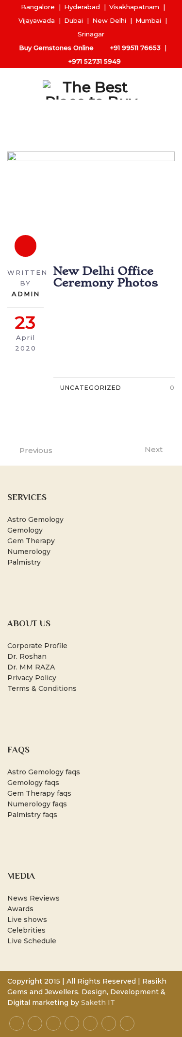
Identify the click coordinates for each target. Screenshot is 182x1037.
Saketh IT (98, 1002)
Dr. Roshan (27, 656)
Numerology (28, 551)
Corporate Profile (37, 645)
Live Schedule (31, 941)
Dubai (73, 20)
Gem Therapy (31, 540)
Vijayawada (36, 20)
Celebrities (26, 930)
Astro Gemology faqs (43, 772)
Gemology (25, 530)
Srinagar (91, 34)
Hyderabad (82, 7)
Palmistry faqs (32, 814)
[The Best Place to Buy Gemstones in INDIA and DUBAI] (91, 90)
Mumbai (148, 20)
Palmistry (24, 562)
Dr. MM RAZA (31, 667)
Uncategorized (90, 387)
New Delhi (109, 20)
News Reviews (33, 898)
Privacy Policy (31, 677)
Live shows (27, 919)
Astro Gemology (35, 519)
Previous (35, 450)
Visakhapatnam (134, 7)
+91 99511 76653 (135, 47)
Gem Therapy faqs (39, 793)
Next (154, 449)
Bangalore (38, 7)
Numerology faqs (37, 804)
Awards (20, 908)
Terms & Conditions (42, 688)
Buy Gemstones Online (56, 47)
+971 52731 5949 (94, 61)
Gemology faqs (33, 782)
